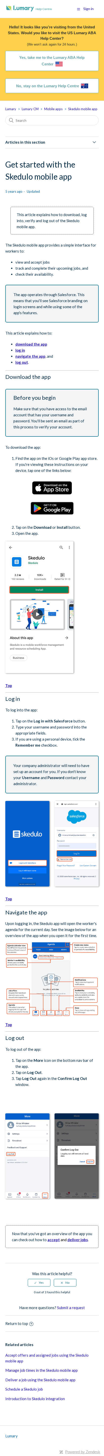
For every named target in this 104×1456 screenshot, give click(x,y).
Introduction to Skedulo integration (35, 1398)
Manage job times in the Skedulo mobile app (41, 1370)
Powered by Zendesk (82, 1452)
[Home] (29, 11)
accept (53, 1239)
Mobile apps (53, 109)
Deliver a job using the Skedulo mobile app (40, 1380)
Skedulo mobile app (82, 109)
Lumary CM (30, 109)
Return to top (16, 1323)
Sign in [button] (88, 9)
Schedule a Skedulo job (24, 1389)
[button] (78, 9)
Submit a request (71, 1307)
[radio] (39, 1282)
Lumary (10, 109)
